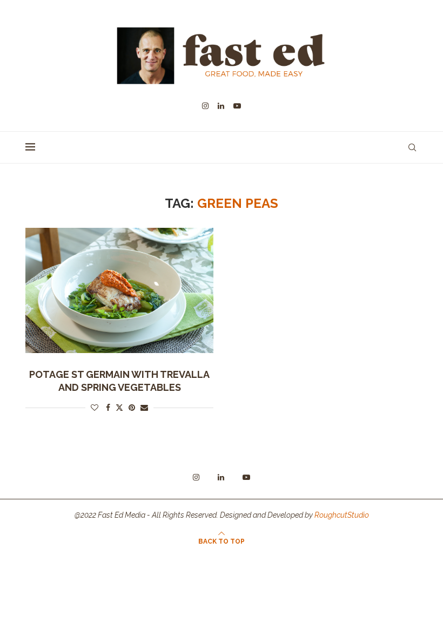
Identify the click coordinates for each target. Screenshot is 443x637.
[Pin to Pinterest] (132, 407)
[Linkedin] (221, 106)
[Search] (412, 147)
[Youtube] (237, 106)
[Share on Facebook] (108, 407)
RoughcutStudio (341, 515)
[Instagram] (205, 106)
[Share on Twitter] (119, 407)
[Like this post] (94, 407)
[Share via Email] (144, 407)
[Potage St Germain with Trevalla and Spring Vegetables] (119, 290)
